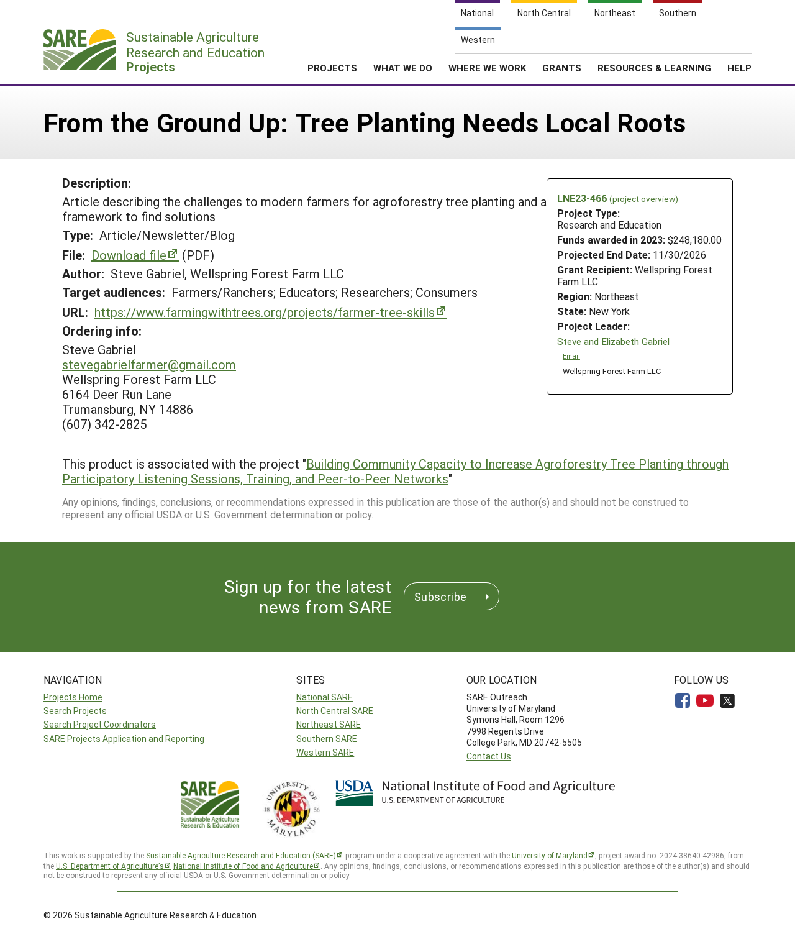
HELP (739, 68)
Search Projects (75, 711)
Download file (128, 255)
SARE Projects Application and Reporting (123, 738)
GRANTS (561, 68)
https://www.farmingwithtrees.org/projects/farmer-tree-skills (264, 312)
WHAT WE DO (402, 68)
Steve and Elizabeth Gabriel (613, 341)
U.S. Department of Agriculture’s (110, 866)
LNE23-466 (617, 197)
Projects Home (72, 697)
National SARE (324, 697)
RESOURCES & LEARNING (654, 68)
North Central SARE (334, 711)
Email (571, 356)
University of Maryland (550, 855)
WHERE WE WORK (487, 68)
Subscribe (440, 596)
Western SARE (325, 752)
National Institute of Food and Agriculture (243, 866)
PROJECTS (332, 68)
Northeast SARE (328, 724)
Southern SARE (326, 738)
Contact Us (488, 756)
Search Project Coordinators (99, 724)
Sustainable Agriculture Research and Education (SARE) (241, 855)
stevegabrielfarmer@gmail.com (149, 364)
